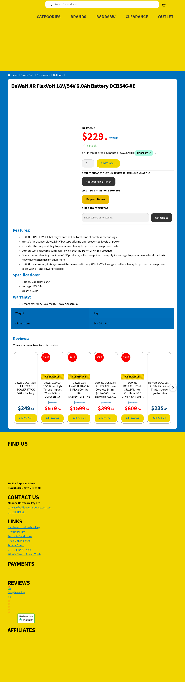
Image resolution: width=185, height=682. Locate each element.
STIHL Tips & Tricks (19, 550)
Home (15, 75)
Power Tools (27, 75)
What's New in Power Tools (24, 554)
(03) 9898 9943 (16, 512)
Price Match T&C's (19, 541)
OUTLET (165, 16)
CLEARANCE (137, 16)
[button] (26, 600)
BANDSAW (106, 16)
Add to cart (108, 163)
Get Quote (161, 217)
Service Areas (16, 545)
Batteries (58, 75)
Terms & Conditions (20, 536)
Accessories (44, 75)
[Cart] (163, 6)
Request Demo (95, 199)
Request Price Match (98, 181)
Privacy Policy (16, 531)
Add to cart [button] (25, 418)
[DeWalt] (95, 109)
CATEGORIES (49, 16)
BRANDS (78, 16)
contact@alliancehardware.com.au (29, 507)
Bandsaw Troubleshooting (24, 527)
